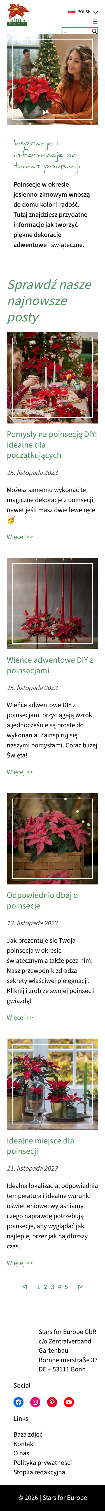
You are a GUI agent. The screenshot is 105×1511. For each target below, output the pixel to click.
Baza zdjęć (28, 1434)
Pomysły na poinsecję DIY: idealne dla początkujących (52, 445)
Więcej (16, 537)
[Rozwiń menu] (95, 21)
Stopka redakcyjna (39, 1472)
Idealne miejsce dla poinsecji (40, 1146)
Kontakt (24, 1444)
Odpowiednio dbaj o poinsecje (42, 900)
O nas (21, 1453)
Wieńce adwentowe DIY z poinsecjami (50, 665)
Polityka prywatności (42, 1463)
